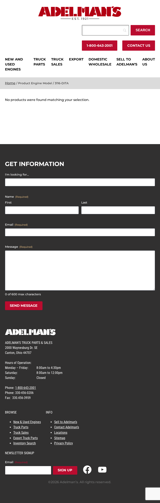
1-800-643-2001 (99, 46)
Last (84, 202)
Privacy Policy (63, 443)
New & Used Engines (27, 422)
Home (10, 83)
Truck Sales (21, 433)
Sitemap (59, 438)
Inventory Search (24, 443)
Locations (60, 433)
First (8, 202)
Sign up (65, 470)
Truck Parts (20, 427)
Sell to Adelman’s (65, 422)
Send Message (24, 306)
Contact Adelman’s (66, 427)
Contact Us (138, 46)
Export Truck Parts (25, 438)
